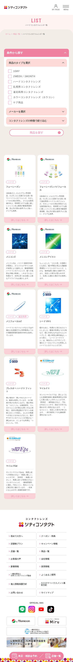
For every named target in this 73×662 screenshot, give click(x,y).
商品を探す (36, 132)
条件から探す (15, 52)
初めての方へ (17, 536)
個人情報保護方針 (19, 584)
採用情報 (45, 566)
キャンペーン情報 (49, 544)
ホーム (8, 34)
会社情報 (45, 559)
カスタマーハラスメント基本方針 (53, 584)
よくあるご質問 (48, 575)
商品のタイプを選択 (19, 62)
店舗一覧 (56, 656)
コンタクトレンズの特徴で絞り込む (28, 120)
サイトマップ (47, 592)
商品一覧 (16, 34)
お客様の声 (16, 559)
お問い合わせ (17, 592)
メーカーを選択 (17, 111)
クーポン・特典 (48, 536)
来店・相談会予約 (27, 656)
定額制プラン (17, 544)
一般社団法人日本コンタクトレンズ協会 (21, 574)
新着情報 (15, 566)
